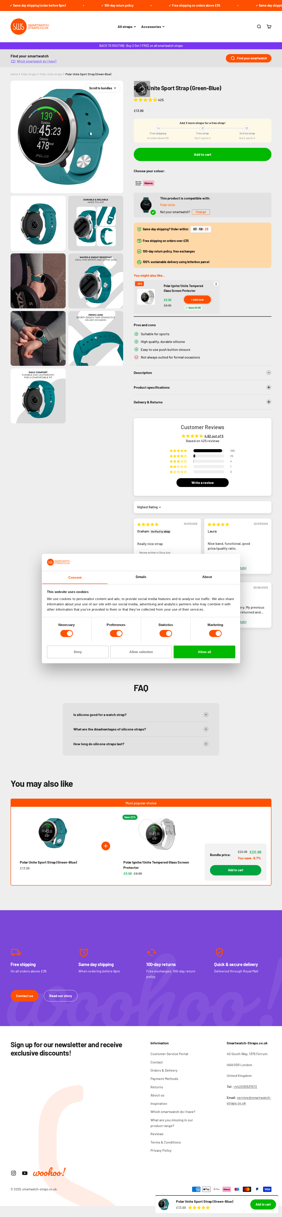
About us (157, 1095)
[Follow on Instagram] (14, 1173)
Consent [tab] (75, 577)
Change (201, 212)
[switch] (116, 633)
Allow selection (141, 651)
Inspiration (158, 1103)
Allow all (204, 651)
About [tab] (207, 576)
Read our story (60, 996)
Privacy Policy (161, 1150)
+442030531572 (245, 1086)
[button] (146, 99)
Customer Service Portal (169, 1054)
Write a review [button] (202, 482)
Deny (78, 651)
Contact (156, 1062)
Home (14, 74)
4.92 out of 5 (213, 436)
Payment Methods (164, 1078)
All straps (125, 26)
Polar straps (28, 74)
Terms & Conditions (165, 1142)
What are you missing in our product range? (171, 1123)
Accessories (151, 26)
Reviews (156, 1134)
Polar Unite (167, 205)
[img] (147, 524)
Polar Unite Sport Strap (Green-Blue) (88, 74)
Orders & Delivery (164, 1070)
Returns (156, 1087)
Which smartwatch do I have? (37, 61)
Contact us (24, 996)
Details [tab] (141, 576)
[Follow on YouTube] (25, 1173)
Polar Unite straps (51, 74)
